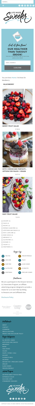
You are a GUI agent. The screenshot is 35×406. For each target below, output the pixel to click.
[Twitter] (28, 5)
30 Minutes (25, 268)
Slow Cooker (26, 264)
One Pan (7, 256)
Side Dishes (6, 349)
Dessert (5, 355)
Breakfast (5, 344)
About (4, 325)
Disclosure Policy (7, 297)
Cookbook (5, 329)
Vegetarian (8, 272)
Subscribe (17, 68)
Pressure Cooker (27, 272)
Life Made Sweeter (17, 17)
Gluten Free (9, 268)
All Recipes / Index (8, 340)
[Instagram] (25, 5)
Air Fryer (5, 359)
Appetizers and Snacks (10, 342)
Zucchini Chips (7, 379)
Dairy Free (8, 264)
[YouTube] (31, 5)
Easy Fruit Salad (10, 214)
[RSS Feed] (33, 5)
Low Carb (8, 260)
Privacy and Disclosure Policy (12, 333)
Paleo (23, 260)
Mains (4, 346)
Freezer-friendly (8, 368)
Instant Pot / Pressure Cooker (12, 362)
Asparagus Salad (8, 377)
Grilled (4, 364)
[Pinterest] (19, 5)
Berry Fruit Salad (11, 126)
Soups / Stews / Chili (9, 353)
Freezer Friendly (27, 256)
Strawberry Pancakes (9, 381)
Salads (4, 351)
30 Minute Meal (7, 357)
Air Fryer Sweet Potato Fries (12, 374)
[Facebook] (22, 5)
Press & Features (8, 331)
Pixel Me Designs (29, 403)
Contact (5, 327)
